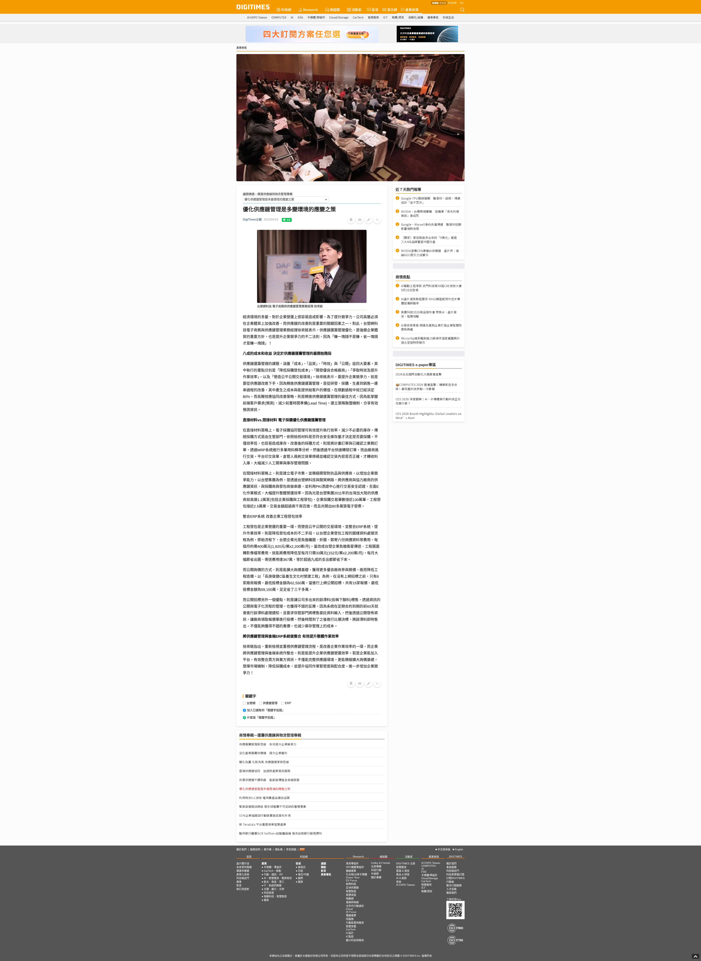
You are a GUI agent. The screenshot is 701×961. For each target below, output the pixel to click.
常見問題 (291, 849)
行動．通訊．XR (273, 874)
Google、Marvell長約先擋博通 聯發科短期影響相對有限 (431, 226)
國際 (300, 878)
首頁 (249, 856)
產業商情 (411, 9)
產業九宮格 (242, 874)
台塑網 (251, 703)
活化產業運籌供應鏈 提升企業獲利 (263, 753)
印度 (300, 870)
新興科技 (351, 883)
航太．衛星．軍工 (274, 881)
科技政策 (269, 892)
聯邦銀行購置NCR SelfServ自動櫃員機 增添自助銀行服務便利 (280, 833)
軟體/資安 (398, 17)
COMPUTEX (278, 17)
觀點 (323, 867)
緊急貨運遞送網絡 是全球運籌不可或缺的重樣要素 (272, 806)
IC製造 (350, 936)
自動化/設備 (415, 17)
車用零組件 (352, 863)
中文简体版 (444, 849)
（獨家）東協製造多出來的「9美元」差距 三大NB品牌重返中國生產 (430, 239)
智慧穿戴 (351, 926)
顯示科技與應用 (355, 940)
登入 (462, 2)
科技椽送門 (242, 878)
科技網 (286, 9)
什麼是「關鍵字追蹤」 (261, 717)
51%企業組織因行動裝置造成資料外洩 (265, 815)
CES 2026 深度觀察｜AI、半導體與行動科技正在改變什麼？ (428, 401)
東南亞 (302, 867)
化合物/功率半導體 (356, 874)
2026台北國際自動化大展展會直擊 (419, 374)
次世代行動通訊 (355, 905)
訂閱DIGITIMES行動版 (455, 880)
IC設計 (350, 932)
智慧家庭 (351, 894)
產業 (264, 863)
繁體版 (435, 2)
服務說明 (255, 849)
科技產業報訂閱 (455, 874)
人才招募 (451, 889)
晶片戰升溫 (242, 863)
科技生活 (448, 17)
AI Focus (351, 911)
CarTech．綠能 (272, 870)
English (459, 849)
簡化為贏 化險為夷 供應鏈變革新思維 (264, 762)
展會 (239, 881)
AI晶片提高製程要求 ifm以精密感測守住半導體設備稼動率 (430, 301)
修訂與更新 (242, 889)
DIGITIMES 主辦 (405, 863)
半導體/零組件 (316, 17)
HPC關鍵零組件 (355, 867)
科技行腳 (376, 870)
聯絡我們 (451, 892)
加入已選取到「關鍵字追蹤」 (266, 710)
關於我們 (241, 849)
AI (292, 17)
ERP (288, 703)
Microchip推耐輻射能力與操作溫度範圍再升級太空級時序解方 (430, 340)
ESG (300, 17)
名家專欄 (376, 866)
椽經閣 (335, 9)
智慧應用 (373, 17)
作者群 (375, 873)
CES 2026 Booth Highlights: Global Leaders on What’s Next (428, 416)
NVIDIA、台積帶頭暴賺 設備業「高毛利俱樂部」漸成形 (430, 213)
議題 (323, 863)
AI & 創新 (401, 878)
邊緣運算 (351, 870)
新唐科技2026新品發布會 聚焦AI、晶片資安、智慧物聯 (429, 314)
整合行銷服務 (454, 885)
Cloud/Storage (338, 17)
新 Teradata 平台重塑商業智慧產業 (262, 824)
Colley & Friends (380, 862)
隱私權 (279, 849)
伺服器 (350, 919)
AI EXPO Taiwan (257, 17)
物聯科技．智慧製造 (275, 896)
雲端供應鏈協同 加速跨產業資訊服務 (264, 771)
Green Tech (352, 877)
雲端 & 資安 (402, 870)
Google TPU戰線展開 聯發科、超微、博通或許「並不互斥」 (430, 200)
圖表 (266, 900)
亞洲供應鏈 (352, 887)
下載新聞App (453, 899)
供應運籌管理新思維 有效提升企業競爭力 (267, 744)
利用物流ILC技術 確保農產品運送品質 (264, 798)
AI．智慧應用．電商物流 (278, 878)
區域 (298, 863)
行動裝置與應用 (355, 922)
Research (310, 9)
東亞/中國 (303, 874)
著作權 (267, 849)
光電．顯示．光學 (274, 889)
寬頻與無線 (352, 902)
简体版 (443, 2)
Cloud (349, 908)
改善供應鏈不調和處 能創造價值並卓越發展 (269, 780)
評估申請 (452, 2)
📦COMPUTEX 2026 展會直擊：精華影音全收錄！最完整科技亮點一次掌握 (426, 387)
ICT (385, 17)
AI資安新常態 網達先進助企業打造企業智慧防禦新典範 (431, 327)
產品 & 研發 (402, 874)
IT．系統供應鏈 (272, 885)
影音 (373, 9)
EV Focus (351, 880)
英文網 (392, 9)
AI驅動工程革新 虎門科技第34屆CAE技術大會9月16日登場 (431, 288)
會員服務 (451, 867)
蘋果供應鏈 (242, 870)
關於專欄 (376, 877)
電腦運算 (351, 915)
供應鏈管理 (270, 703)
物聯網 (350, 898)
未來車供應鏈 (244, 867)
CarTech (358, 17)
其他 (398, 881)
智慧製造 (351, 891)
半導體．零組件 (273, 867)
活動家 (356, 9)
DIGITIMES (455, 856)
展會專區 (433, 17)
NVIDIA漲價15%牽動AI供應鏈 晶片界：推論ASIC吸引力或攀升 (430, 253)
